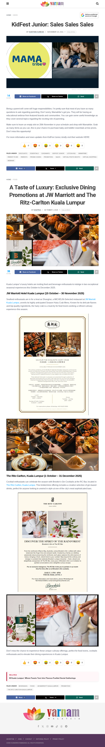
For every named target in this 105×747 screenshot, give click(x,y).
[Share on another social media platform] (96, 96)
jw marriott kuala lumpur (47, 686)
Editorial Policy (42, 739)
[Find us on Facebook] (38, 726)
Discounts (23, 153)
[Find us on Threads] (61, 726)
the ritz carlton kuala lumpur (20, 689)
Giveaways (45, 153)
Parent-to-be (13, 157)
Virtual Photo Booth (71, 157)
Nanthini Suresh (36, 32)
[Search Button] (97, 4)
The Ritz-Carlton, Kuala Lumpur (20, 485)
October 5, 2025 (51, 210)
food (32, 686)
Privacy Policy (58, 739)
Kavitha (37, 210)
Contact (28, 739)
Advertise (10, 739)
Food (15, 179)
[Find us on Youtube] (52, 726)
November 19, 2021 (55, 32)
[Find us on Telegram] (66, 726)
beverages (23, 686)
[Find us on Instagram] (47, 726)
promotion (48, 157)
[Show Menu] (7, 4)
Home (8, 15)
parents (24, 157)
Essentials (34, 153)
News (15, 15)
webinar (11, 160)
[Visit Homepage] (52, 3)
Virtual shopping (90, 157)
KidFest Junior (58, 153)
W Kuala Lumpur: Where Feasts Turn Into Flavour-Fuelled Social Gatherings (42, 678)
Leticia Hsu (71, 153)
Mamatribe (82, 153)
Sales (58, 157)
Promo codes (35, 157)
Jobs (20, 739)
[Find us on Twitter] (43, 726)
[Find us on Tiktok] (57, 726)
